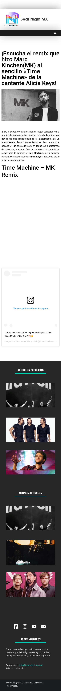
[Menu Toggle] (55, 32)
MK (35, 341)
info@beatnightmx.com (30, 665)
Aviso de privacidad (15, 668)
